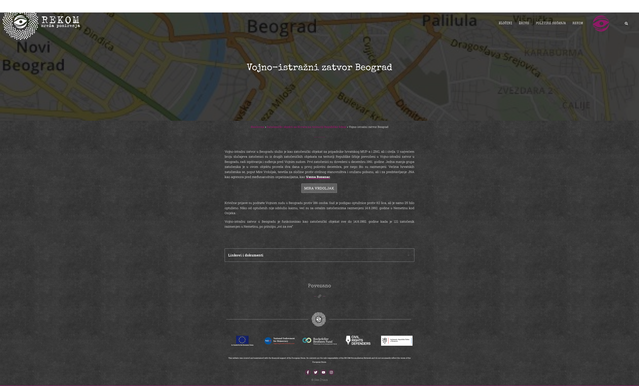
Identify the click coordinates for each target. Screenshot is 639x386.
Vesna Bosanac (318, 177)
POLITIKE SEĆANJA (551, 23)
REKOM (577, 23)
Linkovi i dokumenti (245, 255)
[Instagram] (331, 372)
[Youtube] (323, 372)
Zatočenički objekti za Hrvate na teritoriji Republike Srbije (306, 127)
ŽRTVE (524, 23)
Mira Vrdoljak (319, 188)
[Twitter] (316, 372)
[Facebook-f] (308, 372)
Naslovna (257, 127)
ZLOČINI (505, 23)
